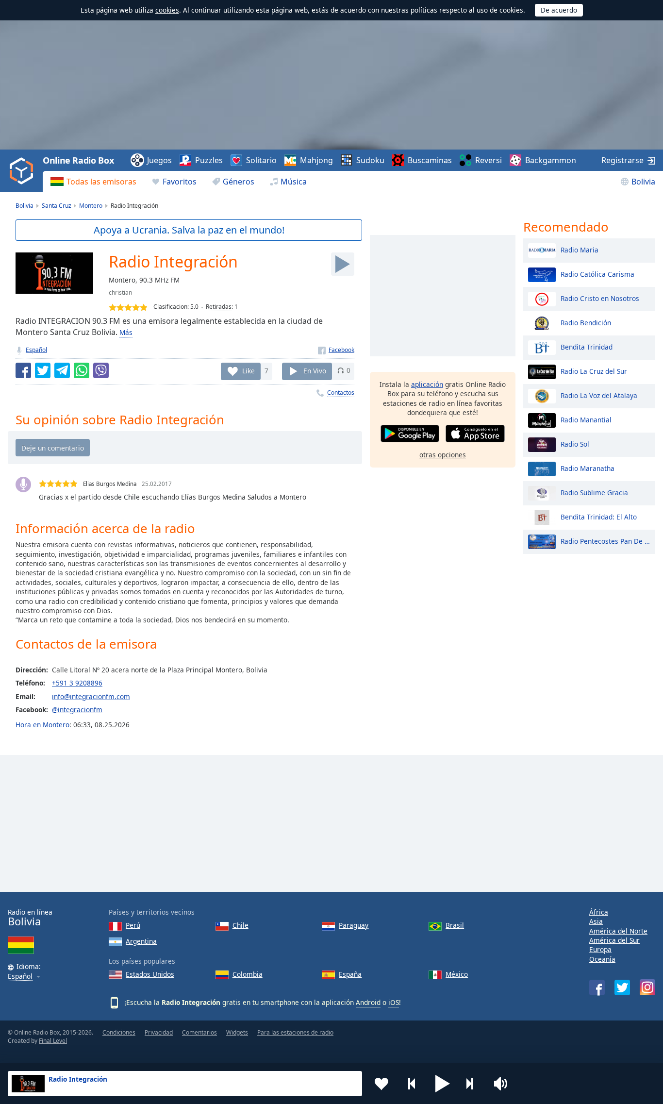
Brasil (455, 925)
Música (294, 181)
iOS (393, 1002)
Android (368, 1002)
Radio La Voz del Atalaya (599, 395)
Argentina (141, 941)
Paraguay (353, 925)
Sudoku (370, 160)
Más (126, 332)
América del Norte (618, 931)
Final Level (53, 1041)
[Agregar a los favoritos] (381, 1083)
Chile (240, 925)
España (350, 974)
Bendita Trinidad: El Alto (599, 516)
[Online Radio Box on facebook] (597, 987)
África (598, 912)
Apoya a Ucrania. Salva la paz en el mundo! (189, 229)
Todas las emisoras (101, 181)
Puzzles (209, 160)
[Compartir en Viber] (101, 370)
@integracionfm (77, 709)
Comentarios (199, 1032)
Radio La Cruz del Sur (594, 370)
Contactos (340, 392)
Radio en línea (30, 917)
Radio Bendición (586, 322)
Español (36, 350)
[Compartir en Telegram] (62, 370)
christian (120, 292)
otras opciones (442, 454)
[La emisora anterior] (412, 1083)
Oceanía (602, 959)
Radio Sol (575, 443)
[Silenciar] (504, 1083)
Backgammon (550, 160)
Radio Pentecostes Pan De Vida (605, 540)
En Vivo (314, 370)
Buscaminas (430, 160)
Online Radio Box (78, 160)
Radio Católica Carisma (597, 273)
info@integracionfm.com (91, 696)
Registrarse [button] (622, 160)
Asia (596, 921)
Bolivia (643, 181)
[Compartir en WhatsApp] (81, 370)
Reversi (488, 160)
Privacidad (159, 1032)
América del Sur (614, 940)
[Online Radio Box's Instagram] (647, 987)
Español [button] (20, 976)
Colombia (247, 974)
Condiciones (118, 1032)
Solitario (261, 160)
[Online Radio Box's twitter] (622, 987)
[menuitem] (93, 181)
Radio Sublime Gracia (594, 492)
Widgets (237, 1032)
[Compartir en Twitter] (42, 370)
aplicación (427, 384)
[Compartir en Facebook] (23, 370)
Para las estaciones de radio (295, 1032)
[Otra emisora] (473, 1083)
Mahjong (316, 160)
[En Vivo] (342, 264)
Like (248, 370)
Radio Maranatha (587, 467)
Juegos (159, 160)
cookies (167, 10)
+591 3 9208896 (77, 682)
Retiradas (219, 306)
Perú (133, 925)
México (457, 974)
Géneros (238, 181)
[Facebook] (336, 350)
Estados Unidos (150, 974)
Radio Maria (579, 249)
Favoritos (180, 181)
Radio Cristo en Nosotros (600, 297)
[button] (442, 1083)
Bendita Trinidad (587, 346)
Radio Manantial (586, 419)
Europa (600, 949)
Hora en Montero (42, 724)
